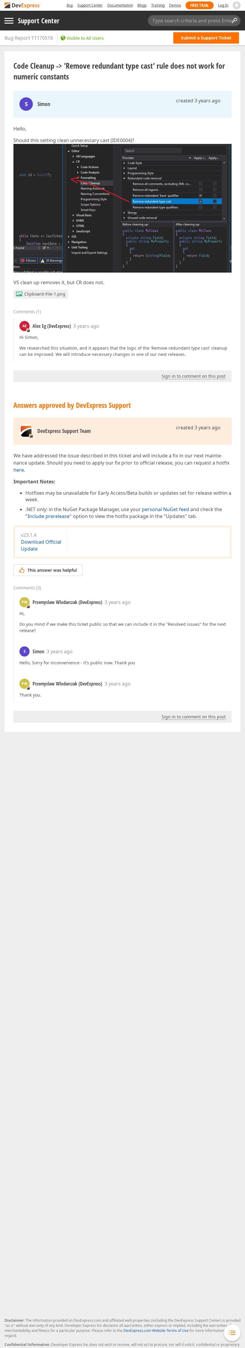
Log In (223, 5)
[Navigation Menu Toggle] (9, 21)
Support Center (90, 5)
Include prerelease (48, 516)
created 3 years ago (198, 100)
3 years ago (86, 326)
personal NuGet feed (165, 509)
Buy (70, 5)
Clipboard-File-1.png (44, 294)
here (18, 470)
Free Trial (199, 5)
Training (158, 5)
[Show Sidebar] (232, 1332)
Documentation (120, 5)
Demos (175, 5)
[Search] (234, 20)
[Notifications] (237, 5)
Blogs (142, 5)
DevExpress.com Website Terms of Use (156, 1330)
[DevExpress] (22, 5)
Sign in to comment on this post (194, 376)
